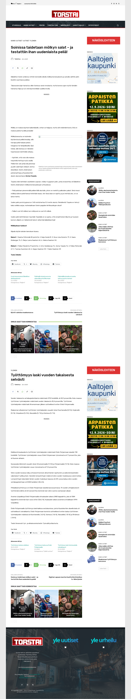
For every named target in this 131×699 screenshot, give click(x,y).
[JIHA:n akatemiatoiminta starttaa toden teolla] (22, 339)
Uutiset (26, 41)
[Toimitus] (12, 59)
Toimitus (17, 59)
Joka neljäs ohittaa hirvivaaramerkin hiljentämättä (105, 228)
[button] (117, 25)
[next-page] (15, 356)
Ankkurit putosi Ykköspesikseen (46, 350)
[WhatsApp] (22, 68)
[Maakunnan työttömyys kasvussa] (92, 240)
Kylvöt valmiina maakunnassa (22, 312)
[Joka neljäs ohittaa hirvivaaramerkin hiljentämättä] (92, 228)
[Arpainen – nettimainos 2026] (102, 122)
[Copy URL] (27, 68)
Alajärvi (22, 346)
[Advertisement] (46, 110)
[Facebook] (111, 3)
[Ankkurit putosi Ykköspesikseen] (46, 339)
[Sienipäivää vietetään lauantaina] (70, 339)
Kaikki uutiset (16, 41)
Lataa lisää (103, 249)
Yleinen (33, 41)
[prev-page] (12, 356)
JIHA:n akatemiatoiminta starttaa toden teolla (22, 350)
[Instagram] (114, 3)
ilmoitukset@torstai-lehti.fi (27, 677)
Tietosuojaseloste (27, 669)
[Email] (32, 68)
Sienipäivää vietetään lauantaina (70, 350)
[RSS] (116, 3)
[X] (119, 3)
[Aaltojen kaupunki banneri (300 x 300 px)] (102, 83)
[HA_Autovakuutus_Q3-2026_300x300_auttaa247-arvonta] (102, 162)
